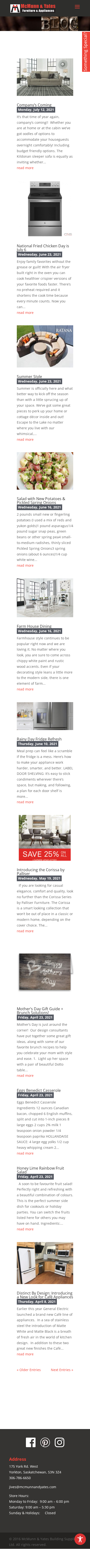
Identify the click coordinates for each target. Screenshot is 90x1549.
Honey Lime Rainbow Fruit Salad (40, 1170)
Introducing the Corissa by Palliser (41, 871)
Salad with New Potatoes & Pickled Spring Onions (41, 500)
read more (25, 168)
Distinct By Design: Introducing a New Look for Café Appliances (45, 1295)
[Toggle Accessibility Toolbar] (80, 1539)
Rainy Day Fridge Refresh (39, 739)
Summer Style (29, 376)
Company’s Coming (34, 105)
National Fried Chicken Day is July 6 (43, 247)
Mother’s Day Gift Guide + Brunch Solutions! (40, 1010)
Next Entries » (62, 1370)
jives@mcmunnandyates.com (32, 1487)
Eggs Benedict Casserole (39, 1090)
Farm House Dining (34, 626)
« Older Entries (29, 1370)
